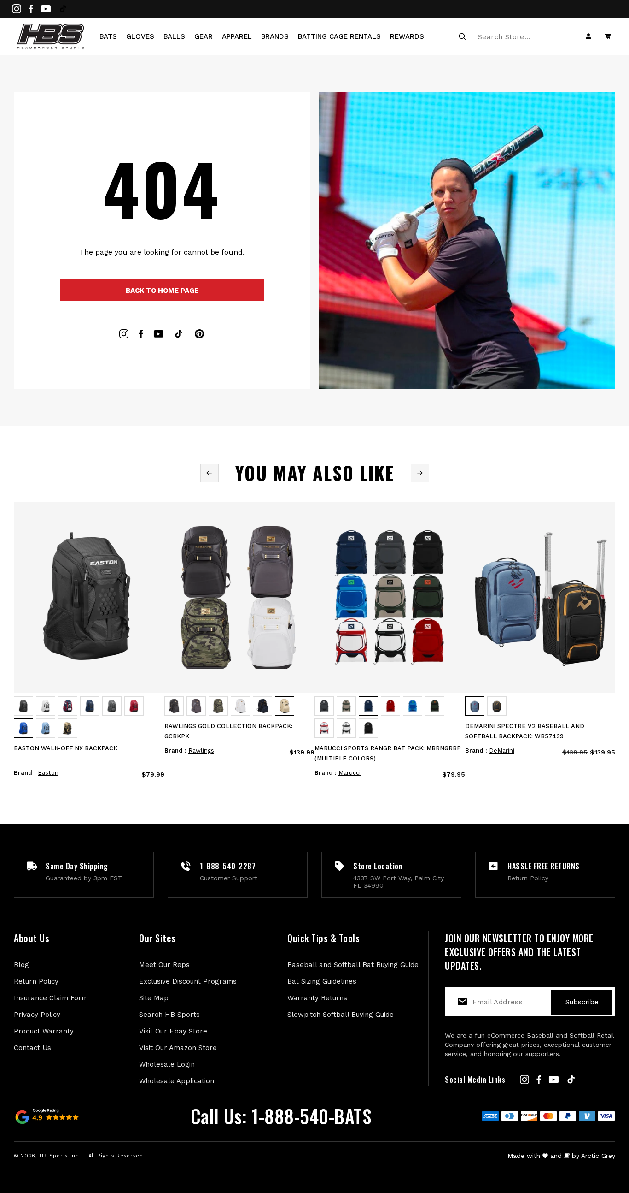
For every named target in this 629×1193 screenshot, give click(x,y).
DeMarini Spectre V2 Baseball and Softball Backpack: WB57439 (524, 731)
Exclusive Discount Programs (188, 981)
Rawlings (201, 750)
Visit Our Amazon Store (178, 1048)
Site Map (154, 998)
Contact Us (32, 1048)
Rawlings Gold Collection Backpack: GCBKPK (228, 731)
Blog (21, 965)
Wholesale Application (176, 1081)
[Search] (462, 36)
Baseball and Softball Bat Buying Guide (353, 965)
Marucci (349, 772)
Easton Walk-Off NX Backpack (65, 748)
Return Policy (36, 981)
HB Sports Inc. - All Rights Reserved (91, 1156)
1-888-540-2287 (228, 866)
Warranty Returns (317, 998)
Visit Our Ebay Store (173, 1031)
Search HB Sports (169, 1014)
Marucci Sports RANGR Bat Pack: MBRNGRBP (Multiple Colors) (387, 753)
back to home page (162, 290)
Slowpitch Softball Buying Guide (340, 1014)
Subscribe (582, 1002)
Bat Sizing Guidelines (321, 981)
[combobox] (511, 36)
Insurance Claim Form (51, 998)
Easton (48, 772)
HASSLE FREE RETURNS (543, 866)
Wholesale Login (167, 1064)
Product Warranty (44, 1031)
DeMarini (501, 750)
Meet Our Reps (164, 965)
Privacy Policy (37, 1014)
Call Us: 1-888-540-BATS (281, 1116)
